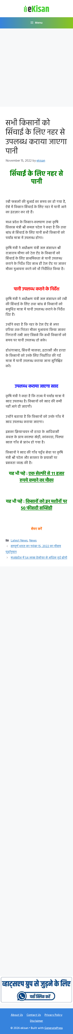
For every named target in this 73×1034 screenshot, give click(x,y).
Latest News (19, 540)
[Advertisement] (36, 68)
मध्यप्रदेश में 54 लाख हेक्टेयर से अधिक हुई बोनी (39, 557)
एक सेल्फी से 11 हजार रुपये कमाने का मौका (42, 477)
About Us (17, 1015)
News (33, 540)
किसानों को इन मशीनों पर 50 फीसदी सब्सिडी (44, 505)
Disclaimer (36, 1021)
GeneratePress (53, 1028)
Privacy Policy (53, 1015)
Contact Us (34, 1015)
